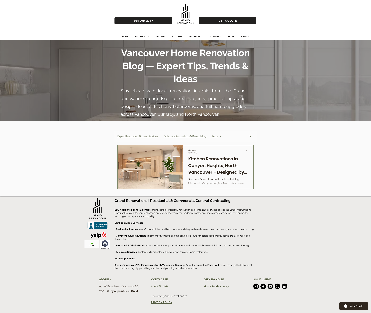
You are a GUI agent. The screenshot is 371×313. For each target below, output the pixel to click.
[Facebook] (263, 286)
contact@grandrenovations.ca (169, 295)
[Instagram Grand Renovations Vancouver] (256, 286)
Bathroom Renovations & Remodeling (185, 136)
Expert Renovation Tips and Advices (137, 136)
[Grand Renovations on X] (277, 286)
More (215, 136)
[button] (125, 36)
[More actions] (247, 151)
